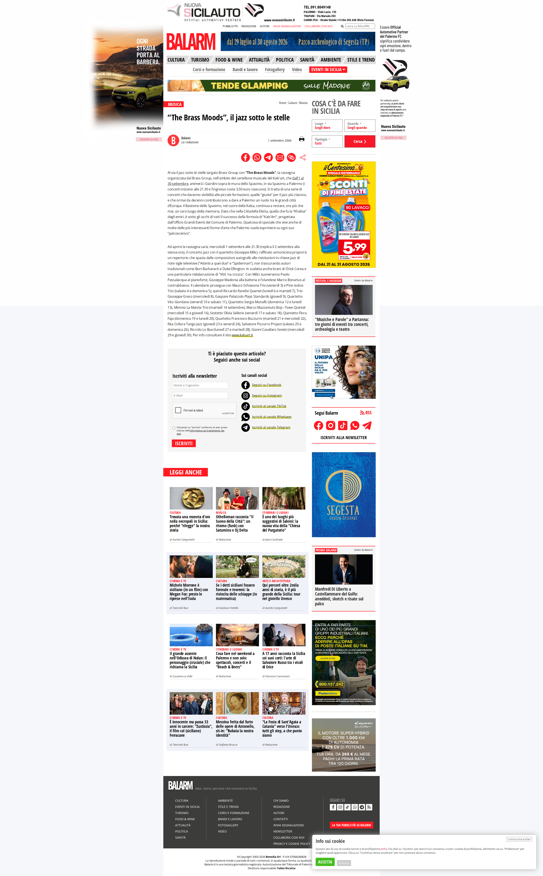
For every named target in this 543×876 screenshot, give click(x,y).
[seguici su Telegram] (362, 807)
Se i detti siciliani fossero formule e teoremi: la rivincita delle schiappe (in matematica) (236, 591)
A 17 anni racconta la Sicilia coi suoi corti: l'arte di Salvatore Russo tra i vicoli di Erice (283, 660)
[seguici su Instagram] (340, 807)
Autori (278, 813)
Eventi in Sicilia (187, 807)
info (383, 849)
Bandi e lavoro (245, 69)
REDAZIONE (248, 26)
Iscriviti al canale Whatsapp (271, 416)
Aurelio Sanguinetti (184, 539)
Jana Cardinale (274, 539)
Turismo (182, 813)
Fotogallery (275, 69)
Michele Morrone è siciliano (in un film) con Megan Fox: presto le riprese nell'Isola (189, 591)
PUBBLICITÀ (230, 26)
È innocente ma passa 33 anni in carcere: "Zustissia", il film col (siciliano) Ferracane (191, 728)
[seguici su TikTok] (347, 807)
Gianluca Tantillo (228, 608)
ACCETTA (325, 862)
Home (282, 102)
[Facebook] (245, 385)
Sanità (180, 837)
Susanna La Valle (182, 676)
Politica (181, 831)
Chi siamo (281, 801)
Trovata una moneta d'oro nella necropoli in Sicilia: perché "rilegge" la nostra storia (190, 523)
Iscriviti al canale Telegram (271, 427)
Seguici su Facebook (266, 385)
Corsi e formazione (209, 69)
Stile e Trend (228, 807)
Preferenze (344, 863)
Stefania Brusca (228, 744)
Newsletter (282, 831)
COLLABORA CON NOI (319, 26)
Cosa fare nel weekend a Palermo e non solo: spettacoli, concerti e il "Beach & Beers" (235, 660)
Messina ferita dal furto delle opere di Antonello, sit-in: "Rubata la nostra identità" (235, 728)
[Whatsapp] (245, 416)
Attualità (182, 825)
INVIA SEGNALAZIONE (287, 26)
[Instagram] (245, 395)
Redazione (225, 539)
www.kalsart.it (242, 335)
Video (297, 69)
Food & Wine (185, 819)
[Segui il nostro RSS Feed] (369, 807)
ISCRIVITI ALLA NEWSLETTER (343, 437)
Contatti (280, 819)
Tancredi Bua (180, 608)
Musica (303, 102)
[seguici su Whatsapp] (354, 807)
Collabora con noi (288, 837)
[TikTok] (245, 406)
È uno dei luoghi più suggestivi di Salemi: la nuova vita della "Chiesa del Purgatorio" (281, 523)
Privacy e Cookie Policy (291, 844)
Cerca (358, 141)
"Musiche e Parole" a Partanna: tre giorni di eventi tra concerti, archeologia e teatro (342, 324)
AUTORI (265, 26)
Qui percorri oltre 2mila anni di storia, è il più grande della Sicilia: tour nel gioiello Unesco (281, 591)
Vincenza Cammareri (277, 676)
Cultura (292, 102)
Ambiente (225, 801)
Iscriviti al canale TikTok (269, 406)
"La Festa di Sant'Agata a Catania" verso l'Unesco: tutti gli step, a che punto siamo (282, 728)
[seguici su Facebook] (333, 807)
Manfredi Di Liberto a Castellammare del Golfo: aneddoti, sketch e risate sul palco (339, 596)
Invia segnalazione (288, 825)
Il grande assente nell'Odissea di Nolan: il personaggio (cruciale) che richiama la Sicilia (190, 660)
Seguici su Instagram (267, 395)
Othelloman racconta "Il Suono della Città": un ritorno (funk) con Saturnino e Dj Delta (234, 523)
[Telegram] (245, 427)
